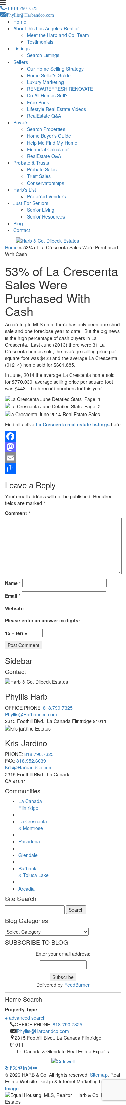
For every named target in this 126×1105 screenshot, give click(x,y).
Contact (21, 230)
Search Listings (43, 55)
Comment (17, 513)
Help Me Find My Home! (53, 142)
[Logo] (63, 1060)
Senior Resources (46, 216)
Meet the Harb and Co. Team (58, 35)
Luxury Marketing (45, 82)
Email (12, 595)
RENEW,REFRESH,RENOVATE (60, 88)
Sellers (20, 61)
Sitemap (99, 1074)
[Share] (63, 468)
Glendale (28, 855)
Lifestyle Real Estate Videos (56, 109)
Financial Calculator (48, 149)
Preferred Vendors (46, 196)
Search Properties (46, 129)
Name (13, 583)
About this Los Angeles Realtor (46, 28)
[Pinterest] (20, 1068)
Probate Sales (42, 169)
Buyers (20, 122)
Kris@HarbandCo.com (29, 767)
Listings (21, 48)
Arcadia (26, 888)
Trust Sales (39, 176)
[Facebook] (63, 436)
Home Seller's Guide (49, 75)
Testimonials (40, 41)
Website (14, 608)
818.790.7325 (58, 707)
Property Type (21, 1009)
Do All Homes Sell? (47, 95)
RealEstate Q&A (44, 115)
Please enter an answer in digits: (42, 620)
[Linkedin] (25, 1068)
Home (19, 21)
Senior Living (40, 209)
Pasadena (29, 841)
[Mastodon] (63, 447)
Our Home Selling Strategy (55, 68)
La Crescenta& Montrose (32, 824)
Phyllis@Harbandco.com (31, 714)
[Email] (63, 457)
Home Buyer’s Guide (49, 135)
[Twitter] (15, 1068)
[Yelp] (7, 1068)
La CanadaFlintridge (30, 804)
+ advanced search (25, 1017)
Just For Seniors (30, 203)
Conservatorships (45, 183)
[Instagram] (30, 1068)
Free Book (38, 102)
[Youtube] (35, 1068)
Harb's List (24, 189)
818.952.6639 (31, 760)
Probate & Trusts (31, 162)
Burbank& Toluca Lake (33, 871)
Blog (18, 223)
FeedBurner (77, 984)
